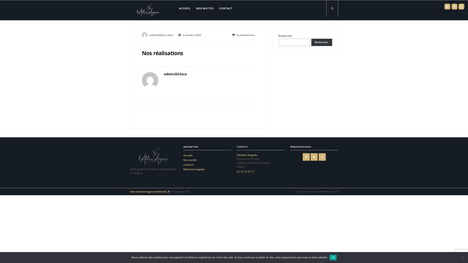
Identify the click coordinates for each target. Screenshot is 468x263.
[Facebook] (306, 157)
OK (333, 257)
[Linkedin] (314, 157)
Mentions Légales (194, 169)
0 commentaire (245, 35)
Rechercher (285, 35)
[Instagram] (322, 157)
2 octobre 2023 (191, 35)
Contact (226, 8)
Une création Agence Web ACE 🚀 (150, 191)
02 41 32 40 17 (245, 171)
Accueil (185, 8)
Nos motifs (205, 8)
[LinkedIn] (447, 6)
